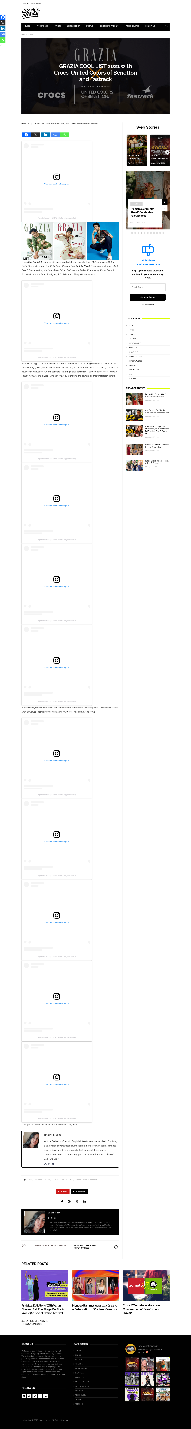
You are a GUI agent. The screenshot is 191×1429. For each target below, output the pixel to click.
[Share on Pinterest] (77, 1201)
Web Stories (42, 26)
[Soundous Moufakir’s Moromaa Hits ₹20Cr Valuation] (134, 449)
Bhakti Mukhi (104, 86)
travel (131, 374)
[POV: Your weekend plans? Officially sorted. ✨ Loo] (132, 1364)
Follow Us (150, 26)
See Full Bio (50, 1158)
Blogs (27, 26)
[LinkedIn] (53, 1164)
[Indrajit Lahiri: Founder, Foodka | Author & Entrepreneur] (134, 465)
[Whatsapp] (64, 133)
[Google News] (55, 133)
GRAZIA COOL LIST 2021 (63, 1179)
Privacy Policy (36, 4)
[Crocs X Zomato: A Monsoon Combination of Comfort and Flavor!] (146, 1285)
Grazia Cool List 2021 (31, 262)
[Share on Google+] (69, 1201)
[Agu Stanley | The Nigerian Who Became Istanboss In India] (134, 415)
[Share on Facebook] (55, 1201)
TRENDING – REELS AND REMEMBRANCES (85, 1246)
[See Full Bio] (58, 1159)
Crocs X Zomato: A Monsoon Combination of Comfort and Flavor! (141, 1309)
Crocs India (99, 367)
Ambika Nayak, (83, 266)
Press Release (132, 26)
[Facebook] (26, 133)
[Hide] (1, 45)
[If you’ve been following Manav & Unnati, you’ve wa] (163, 1394)
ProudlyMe (133, 352)
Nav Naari (133, 348)
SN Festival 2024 (135, 357)
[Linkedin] (45, 133)
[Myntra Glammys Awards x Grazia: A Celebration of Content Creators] (95, 1285)
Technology (134, 370)
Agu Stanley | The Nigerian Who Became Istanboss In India (143, 212)
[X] (35, 133)
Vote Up (64, 1192)
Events (57, 26)
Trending (132, 379)
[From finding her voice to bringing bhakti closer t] (163, 1364)
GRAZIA (47, 1179)
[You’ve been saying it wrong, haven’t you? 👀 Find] (147, 1364)
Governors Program (109, 26)
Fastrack (38, 1179)
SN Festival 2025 (135, 361)
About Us (25, 4)
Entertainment (135, 343)
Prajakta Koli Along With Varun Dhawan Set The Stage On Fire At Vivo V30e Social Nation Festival (43, 1309)
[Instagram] (49, 1164)
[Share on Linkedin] (84, 1201)
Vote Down (80, 1192)
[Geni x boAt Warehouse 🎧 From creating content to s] (147, 1379)
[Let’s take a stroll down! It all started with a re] (163, 1379)
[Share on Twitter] (62, 1201)
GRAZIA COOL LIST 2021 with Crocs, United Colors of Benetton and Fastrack (66, 123)
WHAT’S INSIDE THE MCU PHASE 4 (50, 1245)
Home (23, 34)
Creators (136, 204)
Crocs (30, 1179)
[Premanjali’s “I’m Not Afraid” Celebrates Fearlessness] (134, 399)
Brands (132, 334)
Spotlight (133, 365)
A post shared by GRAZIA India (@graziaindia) (57, 218)
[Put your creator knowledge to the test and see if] (132, 1394)
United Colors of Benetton (86, 1179)
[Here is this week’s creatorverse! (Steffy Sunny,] (132, 1379)
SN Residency (73, 26)
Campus (89, 26)
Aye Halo (132, 325)
